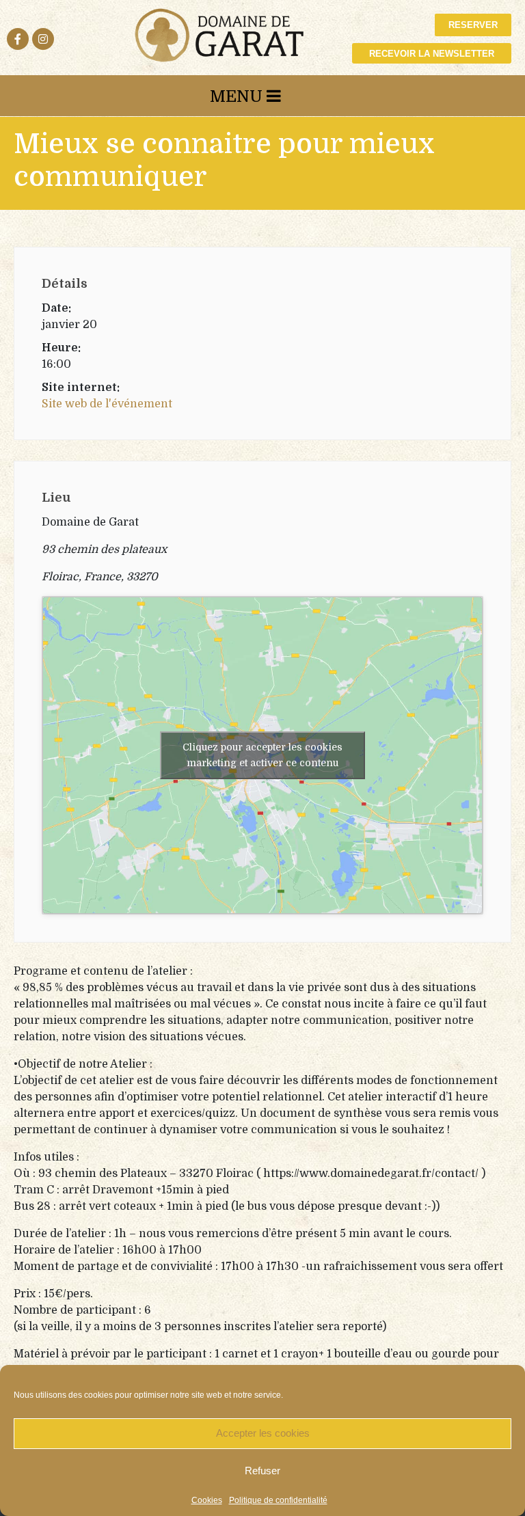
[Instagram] (43, 39)
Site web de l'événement (107, 404)
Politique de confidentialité (278, 1500)
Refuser (262, 1470)
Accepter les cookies (263, 1433)
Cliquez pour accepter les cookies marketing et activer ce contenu (262, 755)
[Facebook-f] (18, 39)
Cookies (206, 1500)
